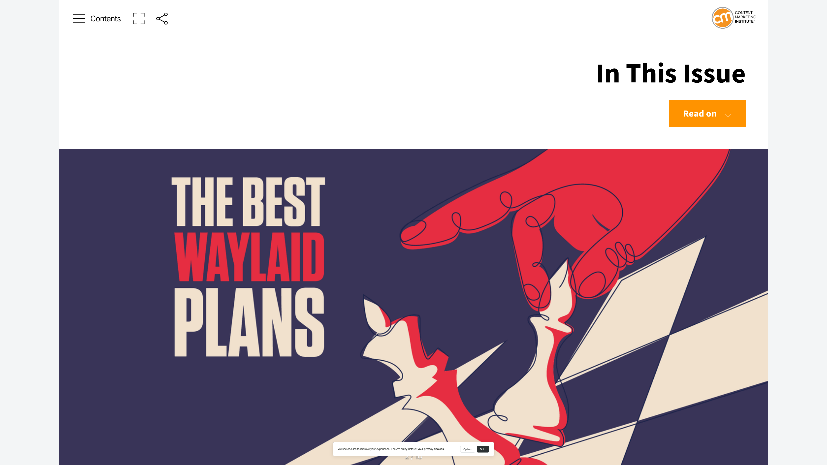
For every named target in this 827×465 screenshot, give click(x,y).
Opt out (467, 449)
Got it (483, 449)
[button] (97, 18)
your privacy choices (431, 449)
